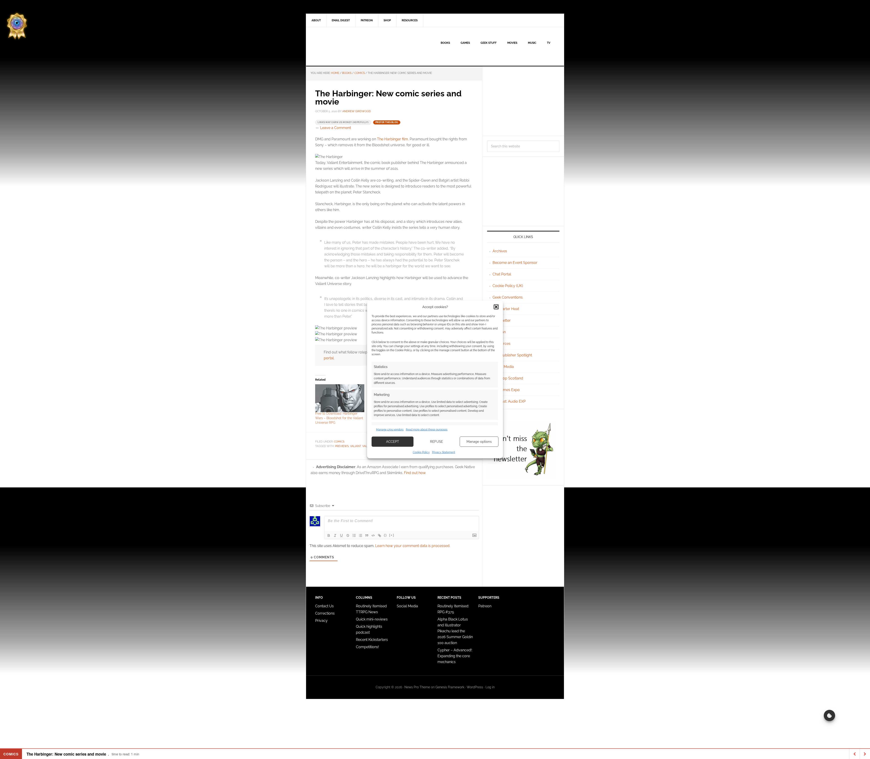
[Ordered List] (354, 535)
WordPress (475, 687)
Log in (490, 687)
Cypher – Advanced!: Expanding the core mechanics (454, 656)
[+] (391, 535)
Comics (339, 441)
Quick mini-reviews (372, 619)
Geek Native (344, 46)
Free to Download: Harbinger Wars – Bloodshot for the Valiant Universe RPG (339, 418)
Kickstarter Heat (506, 309)
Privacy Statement (443, 452)
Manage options (479, 442)
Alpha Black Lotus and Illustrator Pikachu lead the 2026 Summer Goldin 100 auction (455, 631)
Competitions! (367, 647)
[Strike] (348, 535)
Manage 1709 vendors (390, 429)
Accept (392, 442)
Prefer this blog (386, 122)
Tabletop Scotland (508, 378)
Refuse (436, 442)
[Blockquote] (367, 535)
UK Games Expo (506, 390)
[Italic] (335, 535)
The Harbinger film (392, 139)
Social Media (503, 367)
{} (385, 535)
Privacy (321, 620)
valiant (355, 446)
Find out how (414, 473)
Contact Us (324, 606)
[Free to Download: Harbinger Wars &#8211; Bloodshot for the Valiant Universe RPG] (339, 398)
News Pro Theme (417, 687)
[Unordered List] (360, 535)
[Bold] (329, 535)
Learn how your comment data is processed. (412, 546)
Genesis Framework (449, 687)
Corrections (325, 613)
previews (342, 446)
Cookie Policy (421, 452)
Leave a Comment (335, 128)
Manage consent (829, 715)
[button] (496, 307)
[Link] (379, 535)
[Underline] (341, 535)
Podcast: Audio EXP (509, 401)
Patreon (484, 606)
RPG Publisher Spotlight (512, 355)
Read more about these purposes (426, 429)
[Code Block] (373, 535)
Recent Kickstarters (372, 639)
